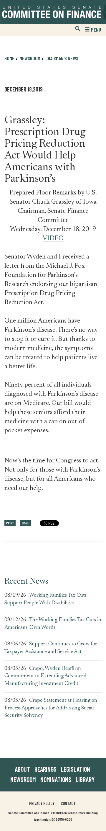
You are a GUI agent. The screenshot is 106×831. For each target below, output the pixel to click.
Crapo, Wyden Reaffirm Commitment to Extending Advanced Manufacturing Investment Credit (45, 676)
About (22, 769)
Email (25, 523)
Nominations (55, 779)
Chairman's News (61, 58)
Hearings (45, 769)
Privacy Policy (41, 803)
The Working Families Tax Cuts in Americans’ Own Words (52, 623)
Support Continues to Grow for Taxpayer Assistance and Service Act (50, 648)
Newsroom (23, 779)
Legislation (75, 769)
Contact (68, 803)
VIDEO (53, 238)
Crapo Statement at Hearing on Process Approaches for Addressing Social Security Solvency (50, 708)
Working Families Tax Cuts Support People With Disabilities (45, 599)
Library (85, 779)
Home (9, 58)
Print (10, 523)
